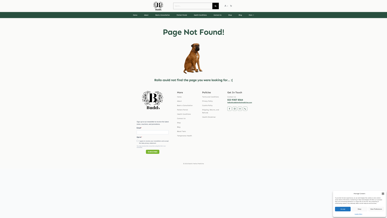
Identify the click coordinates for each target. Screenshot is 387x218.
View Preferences (376, 209)
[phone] (245, 109)
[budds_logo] (158, 2)
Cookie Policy (358, 214)
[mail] (240, 109)
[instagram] (235, 109)
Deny (359, 209)
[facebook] (229, 109)
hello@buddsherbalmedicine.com (239, 102)
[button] (383, 194)
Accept (343, 209)
